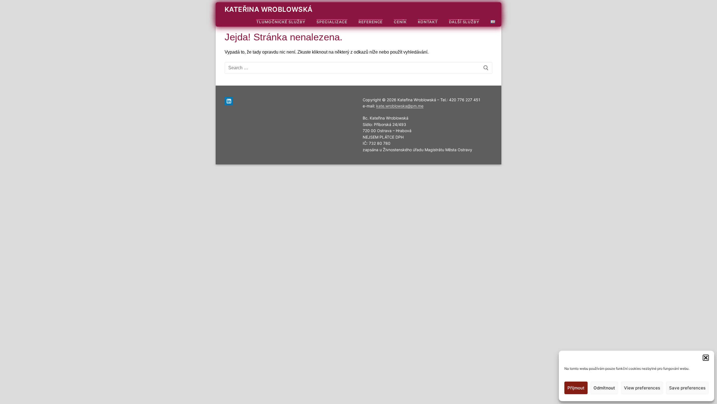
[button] (706, 358)
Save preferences (687, 388)
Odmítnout (604, 388)
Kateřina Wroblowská (269, 9)
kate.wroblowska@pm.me (399, 106)
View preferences (642, 388)
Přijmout (576, 388)
